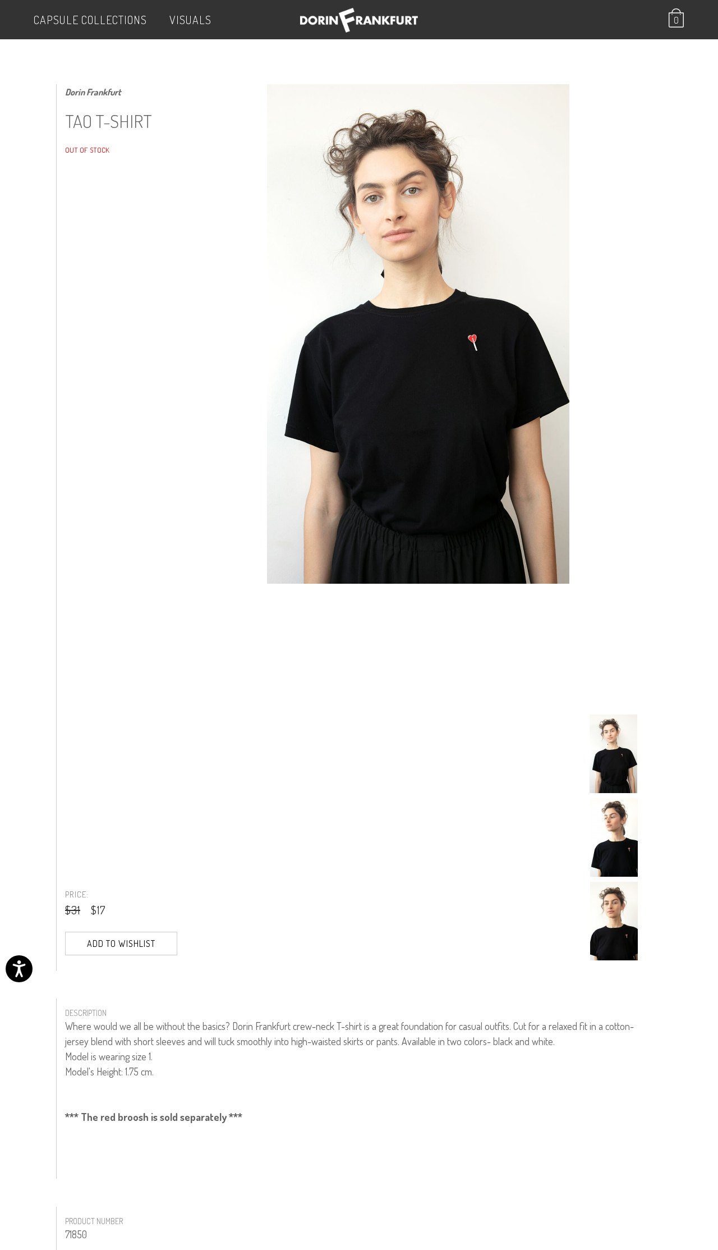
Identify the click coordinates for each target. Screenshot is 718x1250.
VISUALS (190, 19)
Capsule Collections (90, 19)
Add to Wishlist (121, 943)
